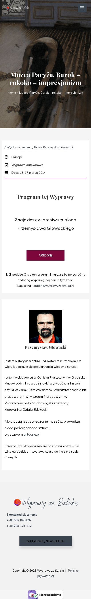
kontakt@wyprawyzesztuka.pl (53, 285)
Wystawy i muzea (19, 147)
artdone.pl (32, 434)
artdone (45, 255)
